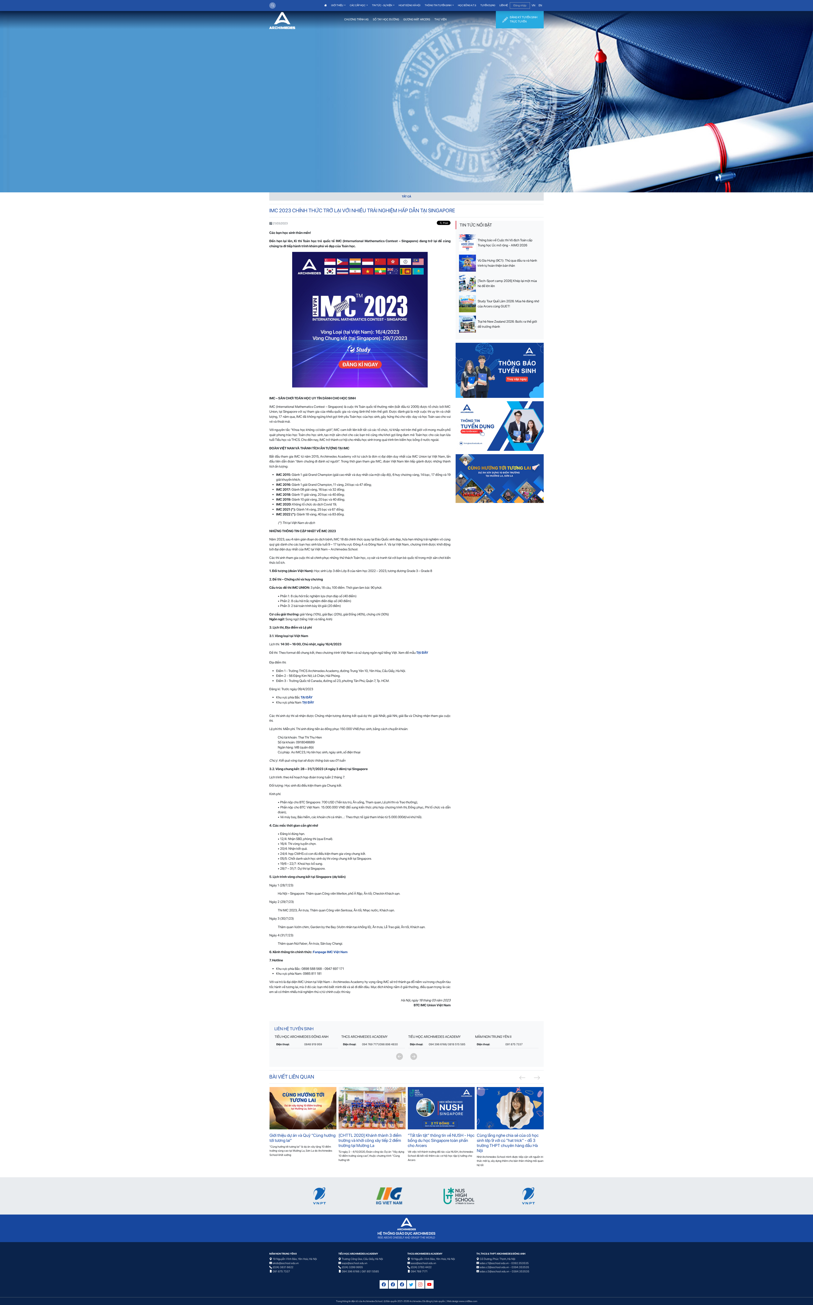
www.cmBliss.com (468, 1301)
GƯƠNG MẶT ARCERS (416, 19)
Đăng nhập (519, 5)
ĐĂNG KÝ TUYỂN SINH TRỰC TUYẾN (523, 19)
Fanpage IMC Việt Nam (330, 952)
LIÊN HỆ (503, 5)
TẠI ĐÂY (308, 702)
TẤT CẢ (406, 196)
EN (540, 5)
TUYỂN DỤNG (487, 5)
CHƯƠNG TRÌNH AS (356, 19)
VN (533, 5)
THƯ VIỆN (440, 19)
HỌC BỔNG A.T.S (467, 5)
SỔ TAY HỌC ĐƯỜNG (386, 19)
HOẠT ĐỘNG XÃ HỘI (409, 5)
